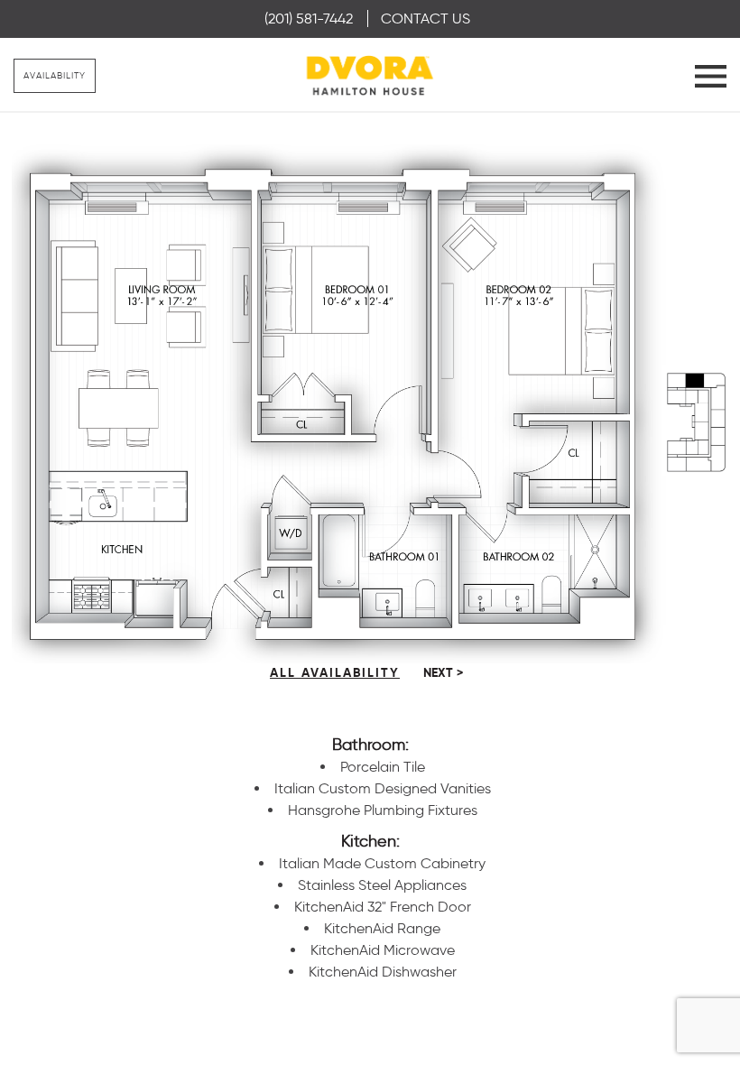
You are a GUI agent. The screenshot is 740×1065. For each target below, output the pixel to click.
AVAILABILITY (54, 75)
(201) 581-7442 (308, 18)
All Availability (335, 672)
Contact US (425, 18)
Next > (443, 672)
